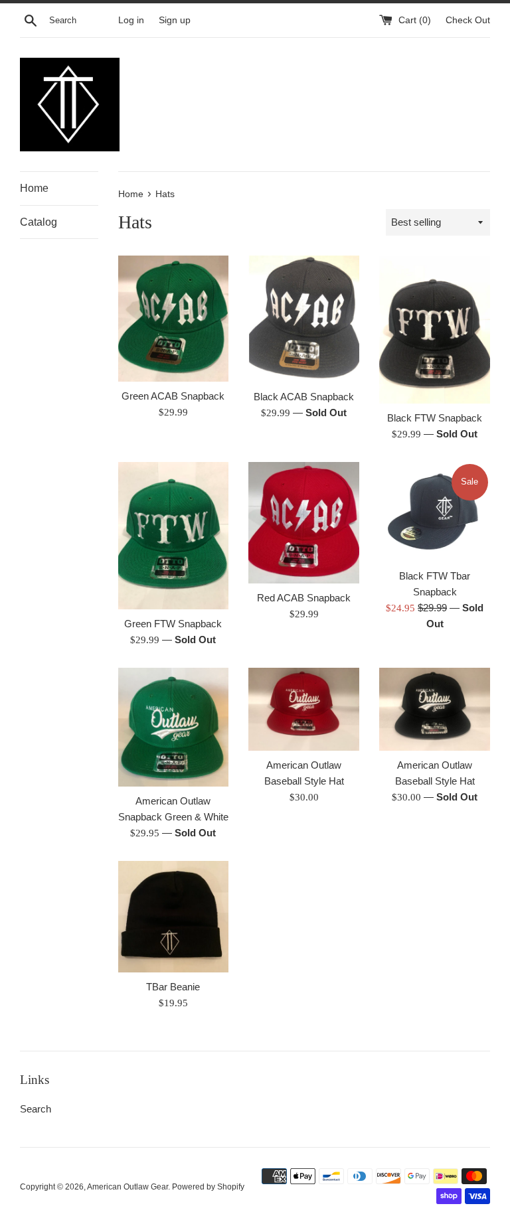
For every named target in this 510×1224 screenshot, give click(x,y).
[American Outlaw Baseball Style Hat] (303, 709)
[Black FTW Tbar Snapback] (434, 512)
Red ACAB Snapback (304, 597)
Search (35, 1108)
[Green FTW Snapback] (173, 535)
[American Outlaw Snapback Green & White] (173, 727)
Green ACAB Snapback (173, 396)
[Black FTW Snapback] (434, 329)
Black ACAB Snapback (304, 396)
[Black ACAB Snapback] (303, 319)
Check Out (468, 20)
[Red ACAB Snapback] (303, 522)
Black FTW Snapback (434, 417)
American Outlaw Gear (127, 1186)
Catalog (38, 222)
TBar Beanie (173, 986)
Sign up (175, 20)
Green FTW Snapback (173, 623)
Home (34, 188)
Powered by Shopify (208, 1186)
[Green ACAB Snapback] (173, 319)
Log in (131, 20)
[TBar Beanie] (173, 916)
